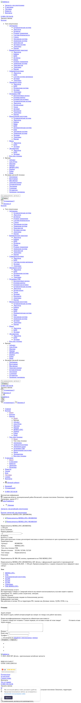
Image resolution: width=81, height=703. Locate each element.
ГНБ (6, 575)
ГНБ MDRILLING (11, 586)
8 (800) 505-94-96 (7, 16)
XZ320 (7, 580)
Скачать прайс (6, 678)
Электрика (9, 584)
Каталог (12, 414)
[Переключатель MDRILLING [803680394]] (21, 521)
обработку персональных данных (26, 638)
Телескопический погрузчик (15, 577)
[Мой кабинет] (2, 405)
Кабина (16, 54)
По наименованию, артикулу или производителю (17, 701)
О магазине (13, 462)
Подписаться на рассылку (5, 675)
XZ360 (7, 582)
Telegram (11, 505)
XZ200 (7, 578)
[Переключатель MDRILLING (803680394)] (21, 518)
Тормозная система (20, 41)
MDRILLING (10, 573)
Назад (11, 412)
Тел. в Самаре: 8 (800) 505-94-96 (7, 683)
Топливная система (20, 39)
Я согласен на (20, 638)
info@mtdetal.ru (8, 501)
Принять (8, 697)
